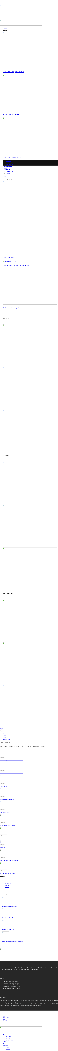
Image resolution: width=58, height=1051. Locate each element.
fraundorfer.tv (6, 981)
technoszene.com (7, 988)
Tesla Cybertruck (8, 257)
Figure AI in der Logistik (11, 114)
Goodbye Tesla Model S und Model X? (16, 364)
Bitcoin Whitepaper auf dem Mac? (8, 825)
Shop (5, 168)
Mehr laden (2, 876)
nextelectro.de (6, 986)
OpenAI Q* (2, 847)
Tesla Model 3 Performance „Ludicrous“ (16, 265)
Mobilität (8, 161)
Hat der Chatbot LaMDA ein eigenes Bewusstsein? (11, 773)
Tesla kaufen (8, 166)
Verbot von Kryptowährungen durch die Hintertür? (11, 760)
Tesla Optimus (3, 786)
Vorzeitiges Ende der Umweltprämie (8, 873)
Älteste (4, 735)
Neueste (5, 734)
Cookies (8, 173)
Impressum (7, 169)
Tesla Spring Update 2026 (12, 157)
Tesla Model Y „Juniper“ (11, 308)
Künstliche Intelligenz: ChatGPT (7, 799)
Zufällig (4, 737)
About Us (5, 1020)
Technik (8, 162)
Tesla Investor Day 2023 (5, 812)
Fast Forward (10, 164)
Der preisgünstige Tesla (11, 407)
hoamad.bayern (6, 984)
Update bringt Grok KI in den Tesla (14, 587)
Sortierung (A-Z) (6, 739)
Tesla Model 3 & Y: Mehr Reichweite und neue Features (22, 450)
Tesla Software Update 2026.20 (13, 72)
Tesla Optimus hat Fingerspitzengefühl (9, 860)
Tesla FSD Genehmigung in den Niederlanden (18, 682)
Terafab (5, 725)
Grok (1, 838)
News (5, 28)
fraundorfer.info (6, 983)
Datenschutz (9, 171)
